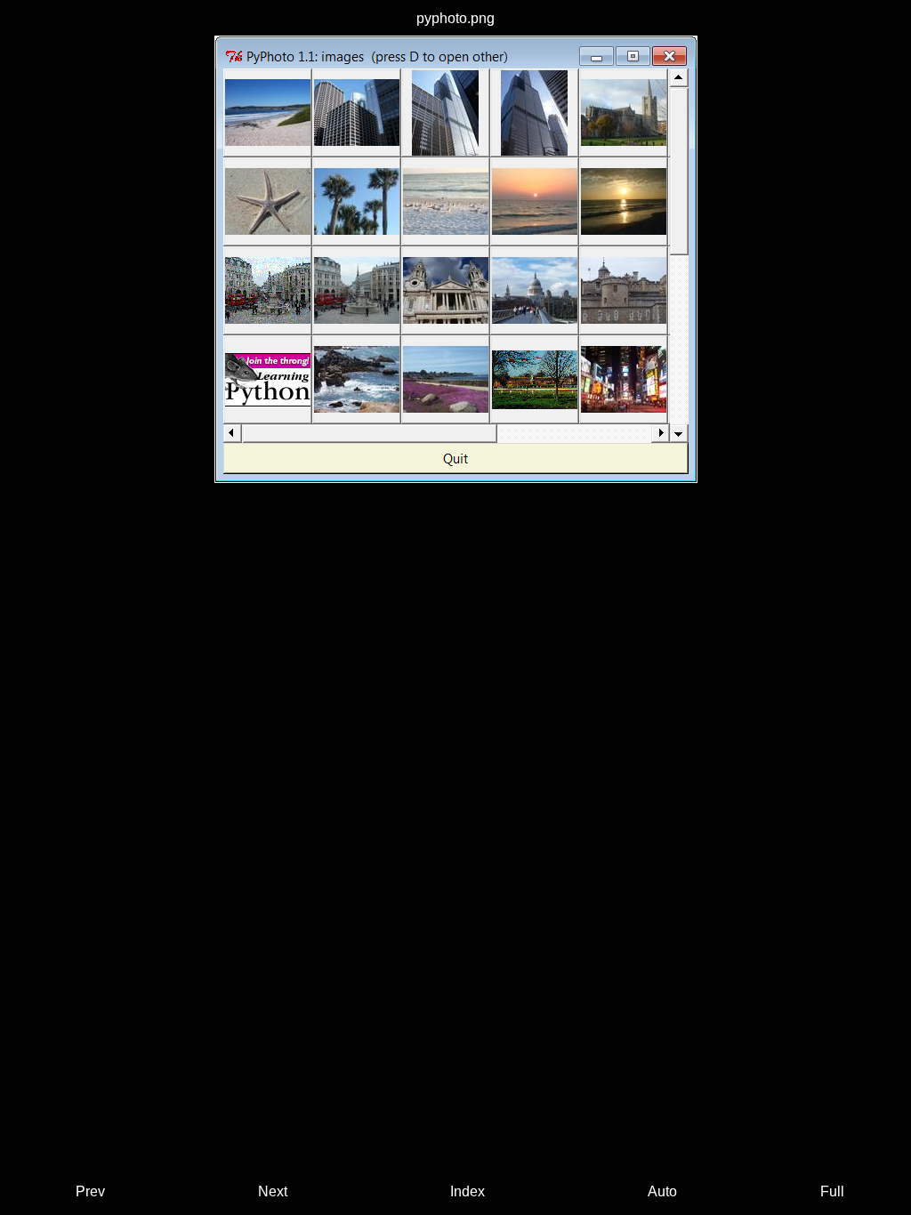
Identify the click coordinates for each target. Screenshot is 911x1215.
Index (467, 1191)
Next (272, 1191)
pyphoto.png (455, 18)
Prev (90, 1191)
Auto (662, 1191)
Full (832, 1191)
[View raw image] (455, 259)
